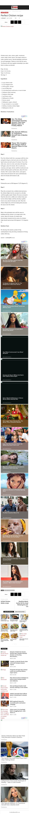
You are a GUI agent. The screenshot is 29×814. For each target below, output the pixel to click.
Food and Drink (8, 11)
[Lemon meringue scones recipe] (24, 617)
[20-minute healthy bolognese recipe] (14, 616)
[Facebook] (12, 22)
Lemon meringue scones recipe (23, 621)
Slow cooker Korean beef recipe (24, 639)
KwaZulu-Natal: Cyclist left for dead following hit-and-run (22, 604)
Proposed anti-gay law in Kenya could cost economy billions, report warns (18, 671)
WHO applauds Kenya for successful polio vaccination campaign (17, 703)
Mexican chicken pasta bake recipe (4, 630)
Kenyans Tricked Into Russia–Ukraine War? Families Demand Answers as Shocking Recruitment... (18, 654)
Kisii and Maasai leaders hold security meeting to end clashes (19, 686)
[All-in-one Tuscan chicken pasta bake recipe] (5, 636)
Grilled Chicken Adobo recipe (5, 602)
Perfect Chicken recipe (9, 590)
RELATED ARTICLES (9, 611)
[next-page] (15, 644)
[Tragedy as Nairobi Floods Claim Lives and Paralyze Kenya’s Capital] (5, 664)
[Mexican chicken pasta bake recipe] (5, 626)
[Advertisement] (14, 3)
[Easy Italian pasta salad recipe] (14, 626)
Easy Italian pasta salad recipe (13, 630)
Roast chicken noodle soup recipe (5, 620)
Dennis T (4, 18)
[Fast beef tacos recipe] (14, 636)
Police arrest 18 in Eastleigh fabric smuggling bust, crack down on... (17, 711)
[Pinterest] (19, 22)
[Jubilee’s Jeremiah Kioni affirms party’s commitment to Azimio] (5, 696)
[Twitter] (15, 22)
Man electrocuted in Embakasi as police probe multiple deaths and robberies (19, 679)
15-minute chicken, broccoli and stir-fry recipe (24, 630)
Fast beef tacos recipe (13, 640)
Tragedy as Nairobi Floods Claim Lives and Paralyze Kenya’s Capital (19, 663)
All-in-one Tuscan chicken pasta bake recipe (5, 640)
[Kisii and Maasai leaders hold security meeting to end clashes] (5, 689)
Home (2, 11)
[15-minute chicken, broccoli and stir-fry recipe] (24, 626)
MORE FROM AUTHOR (19, 611)
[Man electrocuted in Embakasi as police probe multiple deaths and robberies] (5, 680)
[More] (23, 22)
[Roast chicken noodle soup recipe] (5, 616)
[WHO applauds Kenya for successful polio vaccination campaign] (5, 704)
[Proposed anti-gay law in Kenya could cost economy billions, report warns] (5, 672)
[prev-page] (13, 644)
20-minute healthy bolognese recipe (14, 620)
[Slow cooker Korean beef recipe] (24, 635)
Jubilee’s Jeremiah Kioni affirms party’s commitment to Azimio (18, 694)
